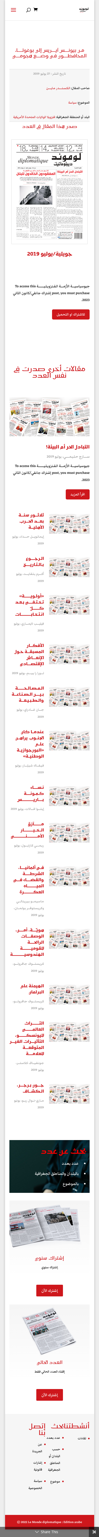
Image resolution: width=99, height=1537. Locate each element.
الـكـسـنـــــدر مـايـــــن (58, 88)
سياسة (72, 102)
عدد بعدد (70, 1163)
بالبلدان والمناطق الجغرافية (57, 1174)
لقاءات (82, 1438)
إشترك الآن (49, 1291)
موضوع (55, 1481)
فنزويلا (51, 117)
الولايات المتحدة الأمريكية (29, 117)
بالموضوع (71, 1184)
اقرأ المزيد (77, 494)
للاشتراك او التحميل (71, 314)
